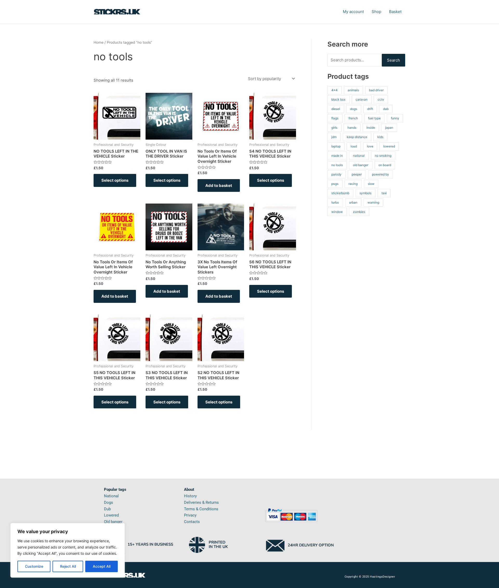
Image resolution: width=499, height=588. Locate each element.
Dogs (108, 502)
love (370, 146)
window (337, 212)
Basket (395, 11)
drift (370, 109)
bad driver (376, 90)
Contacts (192, 521)
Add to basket (218, 185)
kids (380, 137)
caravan (361, 99)
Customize (34, 566)
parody (336, 174)
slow (371, 184)
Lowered (111, 515)
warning (373, 202)
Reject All (68, 566)
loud (354, 146)
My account (353, 11)
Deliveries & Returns (201, 502)
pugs (334, 184)
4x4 (334, 90)
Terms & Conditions (201, 509)
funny (395, 118)
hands (351, 127)
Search (393, 60)
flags (334, 118)
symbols (365, 193)
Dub (107, 509)
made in (337, 156)
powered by (380, 174)
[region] (67, 550)
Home (98, 42)
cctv (381, 99)
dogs (353, 109)
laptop (335, 146)
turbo (335, 202)
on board (384, 165)
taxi (384, 193)
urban (353, 202)
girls (334, 127)
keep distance (357, 137)
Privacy (190, 515)
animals (353, 90)
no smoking (383, 156)
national (359, 156)
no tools (337, 165)
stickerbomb (340, 193)
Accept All (101, 566)
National (111, 496)
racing (353, 184)
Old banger (113, 521)
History (190, 496)
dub (386, 109)
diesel (335, 109)
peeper (357, 174)
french (353, 118)
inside (370, 127)
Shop (376, 11)
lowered (389, 146)
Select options (114, 180)
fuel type (374, 118)
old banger (360, 165)
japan (389, 127)
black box (338, 99)
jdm (334, 137)
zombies (359, 212)
